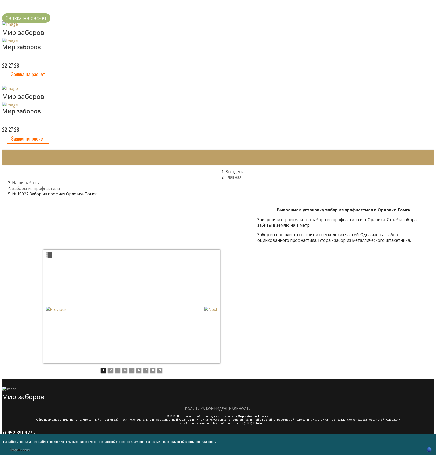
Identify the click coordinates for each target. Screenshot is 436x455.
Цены (97, 172)
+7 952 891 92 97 (19, 432)
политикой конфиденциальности (193, 442)
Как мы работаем (137, 172)
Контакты (212, 172)
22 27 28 (10, 129)
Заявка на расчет (28, 74)
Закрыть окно (19, 449)
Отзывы (178, 172)
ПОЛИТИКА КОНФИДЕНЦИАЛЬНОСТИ (218, 408)
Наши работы (54, 172)
